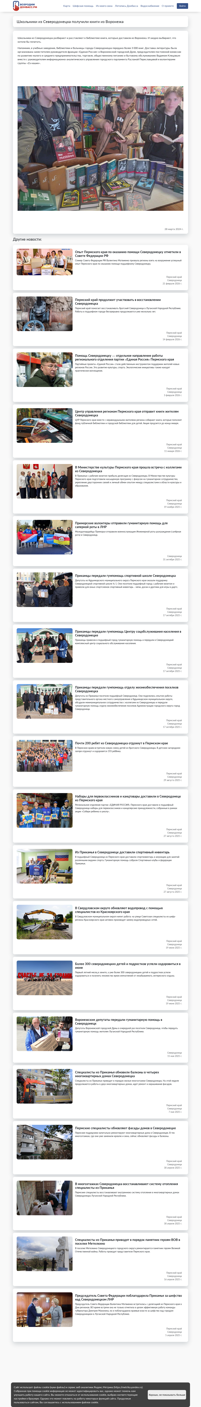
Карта (66, 5)
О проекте (168, 5)
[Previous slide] (27, 148)
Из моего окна (104, 5)
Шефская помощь (83, 5)
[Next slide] (173, 148)
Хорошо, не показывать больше (167, 1394)
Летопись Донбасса (126, 5)
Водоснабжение (150, 5)
